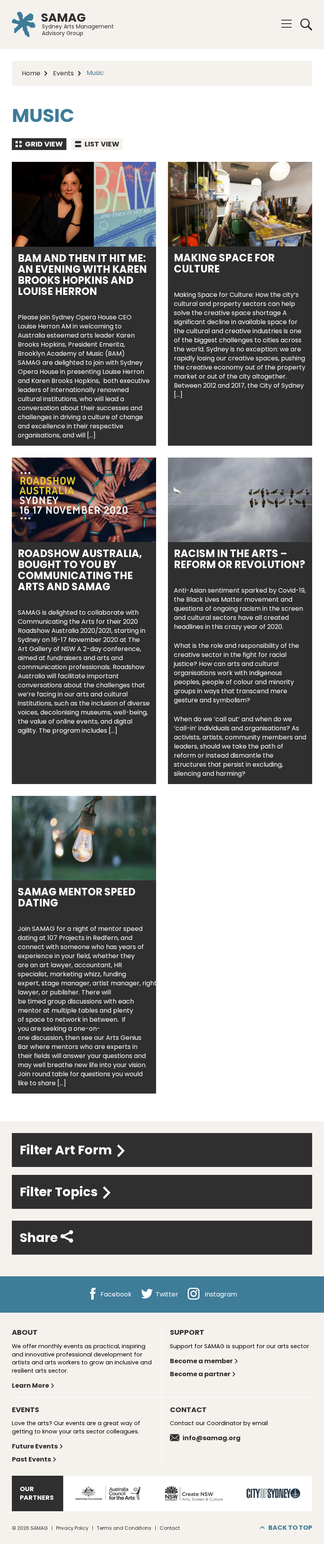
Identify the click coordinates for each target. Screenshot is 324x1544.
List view (101, 144)
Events (63, 73)
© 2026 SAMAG (30, 1528)
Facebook (115, 1294)
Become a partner (200, 1374)
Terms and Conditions (124, 1528)
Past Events (31, 1459)
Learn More (30, 1385)
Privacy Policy (72, 1528)
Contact (170, 1528)
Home (31, 73)
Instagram (220, 1294)
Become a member (201, 1361)
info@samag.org (212, 1438)
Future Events (35, 1446)
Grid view (43, 144)
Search (303, 24)
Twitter (166, 1294)
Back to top (290, 1527)
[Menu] (286, 23)
